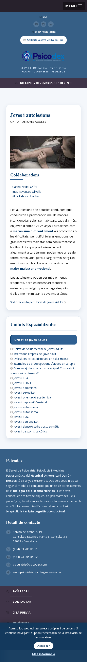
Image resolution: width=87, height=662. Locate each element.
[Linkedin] (51, 24)
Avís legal (21, 591)
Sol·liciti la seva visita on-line (45, 40)
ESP (45, 17)
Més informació (43, 654)
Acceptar (43, 646)
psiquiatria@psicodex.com (30, 564)
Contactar (22, 602)
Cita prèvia (22, 612)
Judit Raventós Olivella (26, 192)
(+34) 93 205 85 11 (25, 549)
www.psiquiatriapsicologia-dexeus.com (38, 572)
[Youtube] (36, 24)
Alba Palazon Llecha (25, 196)
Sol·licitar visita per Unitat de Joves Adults (37, 302)
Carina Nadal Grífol (24, 187)
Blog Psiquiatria (45, 32)
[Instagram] (43, 24)
